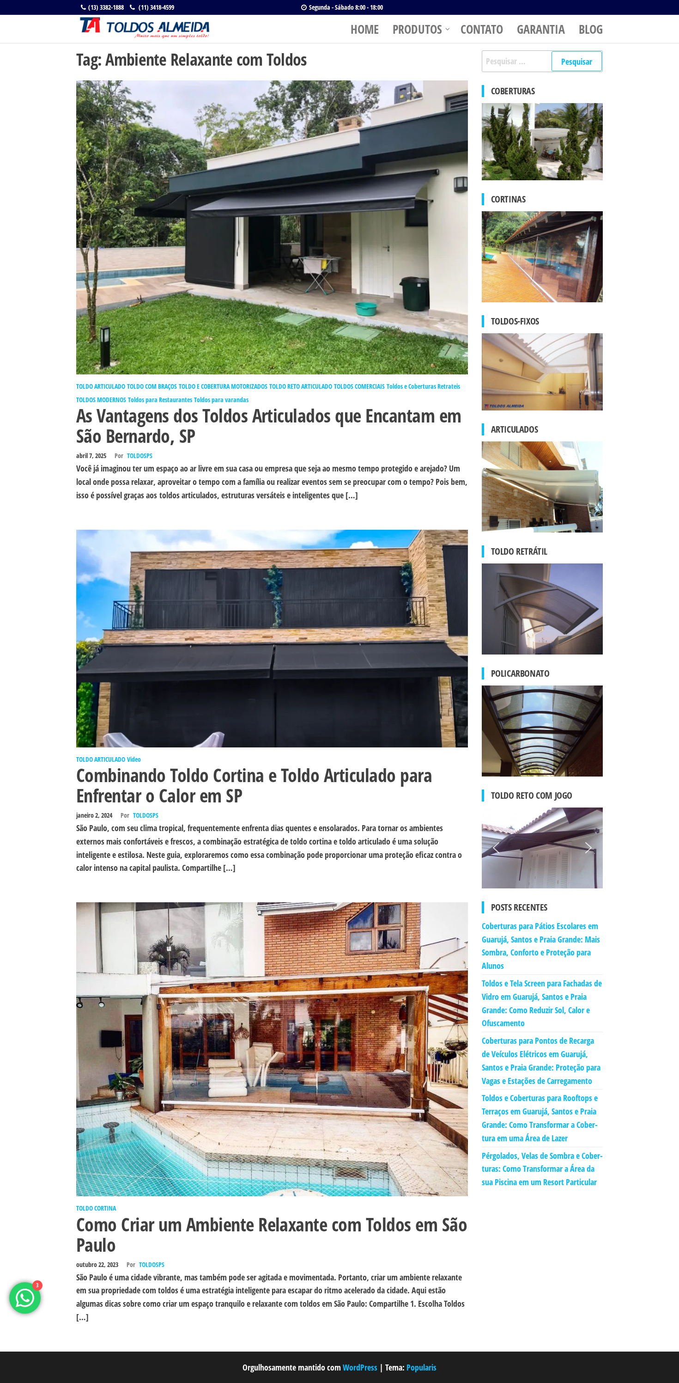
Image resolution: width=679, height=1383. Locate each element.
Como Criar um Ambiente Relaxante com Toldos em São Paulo (271, 1234)
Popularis (421, 1367)
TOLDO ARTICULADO (100, 386)
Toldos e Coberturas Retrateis (423, 386)
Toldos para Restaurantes (160, 399)
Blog (591, 29)
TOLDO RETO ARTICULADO (300, 386)
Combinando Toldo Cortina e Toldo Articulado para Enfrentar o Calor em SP (254, 785)
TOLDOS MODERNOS (101, 399)
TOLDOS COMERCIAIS (359, 386)
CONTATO (482, 29)
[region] (542, 848)
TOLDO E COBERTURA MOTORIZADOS (223, 386)
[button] (496, 847)
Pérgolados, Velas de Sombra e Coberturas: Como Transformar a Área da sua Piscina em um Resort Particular (542, 1169)
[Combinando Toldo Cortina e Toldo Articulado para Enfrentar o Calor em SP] (272, 637)
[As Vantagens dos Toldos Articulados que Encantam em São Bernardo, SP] (272, 226)
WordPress (360, 1367)
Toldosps (139, 455)
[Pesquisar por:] (542, 61)
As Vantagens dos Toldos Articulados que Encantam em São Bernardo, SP (268, 425)
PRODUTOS (417, 29)
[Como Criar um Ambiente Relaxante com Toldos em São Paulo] (272, 1048)
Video (134, 759)
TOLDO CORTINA (96, 1208)
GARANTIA (541, 29)
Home (365, 29)
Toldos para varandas (221, 399)
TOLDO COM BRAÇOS (152, 386)
